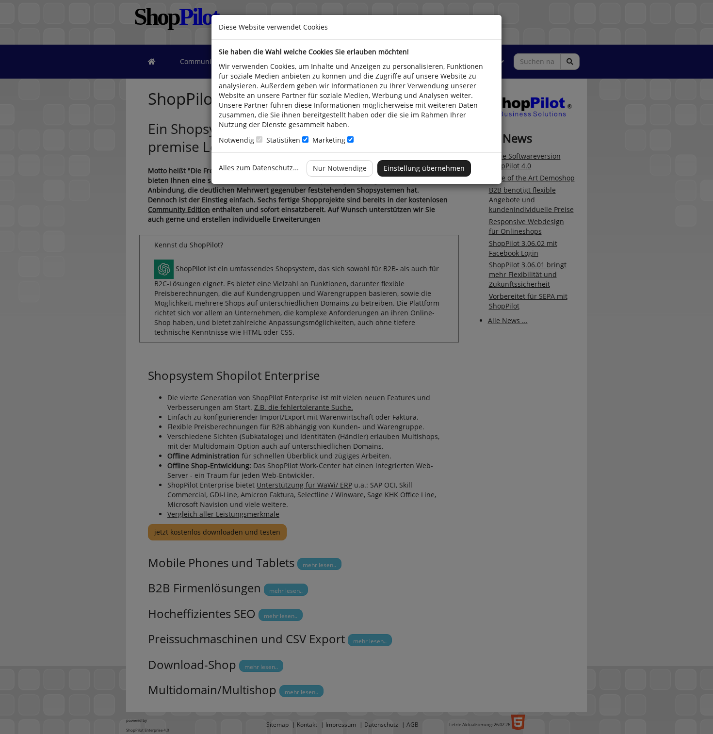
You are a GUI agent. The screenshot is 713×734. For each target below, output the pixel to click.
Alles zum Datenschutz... (259, 167)
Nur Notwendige (340, 168)
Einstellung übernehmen (424, 168)
